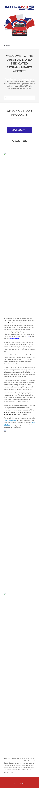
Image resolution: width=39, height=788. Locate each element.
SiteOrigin (22, 784)
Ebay (28, 336)
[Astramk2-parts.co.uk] (19, 8)
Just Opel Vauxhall (10, 420)
